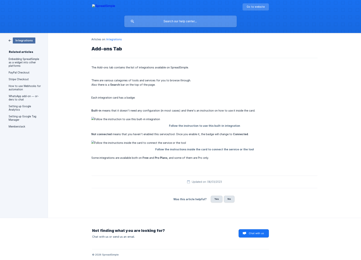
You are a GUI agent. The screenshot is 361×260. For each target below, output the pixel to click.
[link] (22, 40)
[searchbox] (180, 21)
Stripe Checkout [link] (19, 79)
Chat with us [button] (256, 233)
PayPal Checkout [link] (19, 72)
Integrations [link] (114, 39)
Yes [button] (216, 198)
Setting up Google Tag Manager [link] (22, 118)
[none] (103, 6)
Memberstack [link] (17, 126)
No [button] (229, 198)
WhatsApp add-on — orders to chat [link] (24, 98)
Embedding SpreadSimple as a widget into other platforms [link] (24, 62)
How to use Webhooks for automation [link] (25, 88)
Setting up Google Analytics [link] (20, 108)
